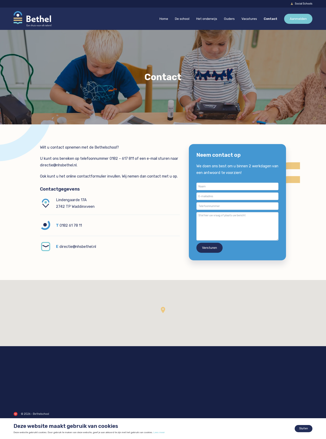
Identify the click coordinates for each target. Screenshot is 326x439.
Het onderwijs (206, 19)
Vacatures (249, 19)
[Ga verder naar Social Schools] (291, 3)
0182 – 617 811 (122, 158)
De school (182, 19)
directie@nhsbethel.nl (58, 165)
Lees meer (159, 432)
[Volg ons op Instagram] (27, 390)
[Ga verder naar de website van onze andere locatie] (114, 374)
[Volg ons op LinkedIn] (37, 390)
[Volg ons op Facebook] (17, 390)
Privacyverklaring (183, 376)
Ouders (229, 19)
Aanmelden (298, 19)
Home (163, 19)
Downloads (179, 370)
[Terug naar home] (33, 18)
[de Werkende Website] (16, 414)
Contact (270, 19)
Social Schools (303, 3)
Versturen (209, 248)
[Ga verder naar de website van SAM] (176, 390)
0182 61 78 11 (71, 225)
